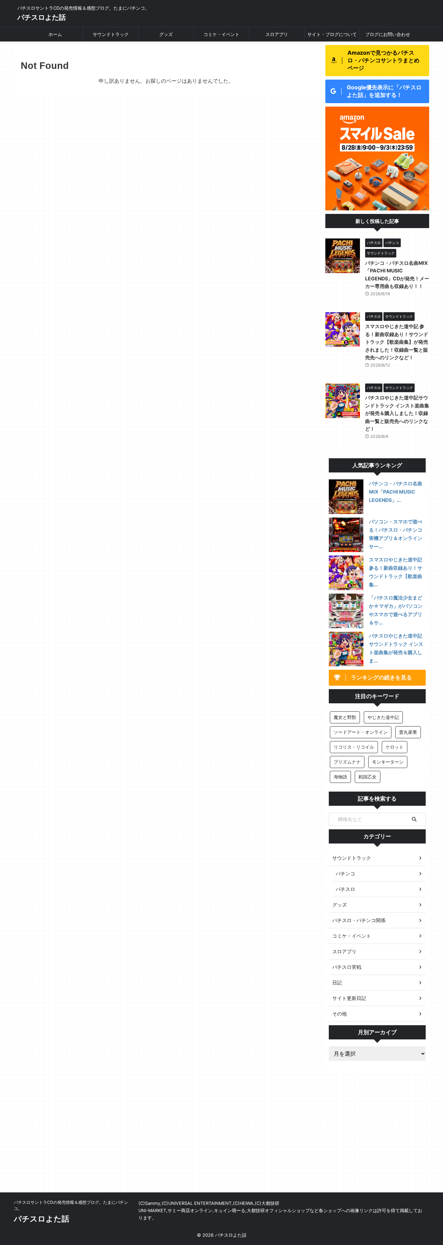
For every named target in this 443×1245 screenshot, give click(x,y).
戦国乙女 (368, 776)
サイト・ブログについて (332, 34)
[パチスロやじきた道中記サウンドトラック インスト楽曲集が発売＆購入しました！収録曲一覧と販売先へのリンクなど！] (346, 649)
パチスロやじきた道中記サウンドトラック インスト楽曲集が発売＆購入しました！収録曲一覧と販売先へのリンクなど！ (397, 413)
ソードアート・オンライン (361, 732)
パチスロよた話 (41, 17)
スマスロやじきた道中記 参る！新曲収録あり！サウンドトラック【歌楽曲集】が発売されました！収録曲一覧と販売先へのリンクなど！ (396, 341)
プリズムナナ (347, 762)
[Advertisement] (221, 1140)
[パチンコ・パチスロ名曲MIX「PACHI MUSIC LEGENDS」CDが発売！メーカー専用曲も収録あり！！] (346, 496)
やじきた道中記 (383, 717)
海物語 (340, 776)
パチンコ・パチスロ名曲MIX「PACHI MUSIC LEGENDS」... (395, 491)
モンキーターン (388, 762)
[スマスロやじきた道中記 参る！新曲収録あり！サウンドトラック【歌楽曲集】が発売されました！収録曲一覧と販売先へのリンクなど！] (346, 573)
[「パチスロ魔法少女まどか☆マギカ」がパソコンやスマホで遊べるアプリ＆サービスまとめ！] (346, 611)
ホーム (55, 34)
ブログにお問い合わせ (387, 34)
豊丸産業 (408, 732)
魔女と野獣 (345, 717)
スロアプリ (276, 34)
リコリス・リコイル (354, 747)
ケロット (395, 747)
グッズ (166, 34)
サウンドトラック (111, 34)
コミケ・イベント (221, 34)
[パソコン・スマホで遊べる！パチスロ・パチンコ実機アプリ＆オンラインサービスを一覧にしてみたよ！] (346, 534)
